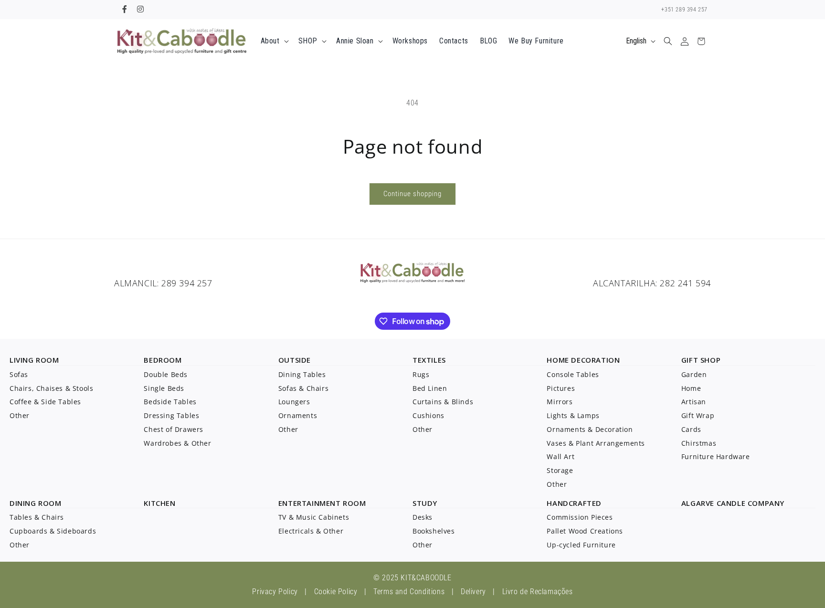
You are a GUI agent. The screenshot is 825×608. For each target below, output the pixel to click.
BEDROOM (162, 360)
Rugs (420, 374)
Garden (694, 374)
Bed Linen (429, 388)
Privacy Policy (274, 591)
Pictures (561, 388)
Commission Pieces (580, 517)
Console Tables (573, 374)
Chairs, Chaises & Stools (51, 388)
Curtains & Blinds (442, 401)
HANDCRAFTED (574, 503)
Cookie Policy (336, 591)
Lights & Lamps (573, 415)
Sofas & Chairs (303, 388)
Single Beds (164, 388)
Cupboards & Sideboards (53, 530)
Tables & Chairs (37, 517)
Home (691, 388)
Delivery (473, 591)
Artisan (693, 401)
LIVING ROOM (34, 360)
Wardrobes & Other (177, 443)
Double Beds (166, 374)
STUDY (424, 503)
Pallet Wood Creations (585, 530)
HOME (558, 360)
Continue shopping (412, 193)
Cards (691, 429)
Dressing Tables (171, 415)
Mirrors (559, 401)
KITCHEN (159, 503)
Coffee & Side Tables (45, 401)
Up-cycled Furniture (581, 544)
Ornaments (297, 415)
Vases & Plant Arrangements (596, 443)
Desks (422, 517)
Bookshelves (433, 530)
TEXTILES (429, 360)
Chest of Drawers (173, 429)
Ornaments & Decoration (590, 429)
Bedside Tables (170, 401)
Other (20, 415)
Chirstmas (698, 443)
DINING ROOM (36, 503)
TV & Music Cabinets (313, 517)
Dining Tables (302, 374)
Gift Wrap (697, 415)
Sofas (19, 374)
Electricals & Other (310, 530)
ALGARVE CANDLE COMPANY (732, 503)
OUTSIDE (294, 360)
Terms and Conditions (408, 591)
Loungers (294, 401)
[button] (274, 41)
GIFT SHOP (700, 360)
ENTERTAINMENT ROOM (322, 503)
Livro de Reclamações (537, 591)
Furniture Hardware (715, 456)
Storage (560, 470)
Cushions (428, 415)
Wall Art (560, 456)
